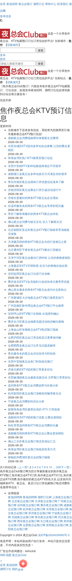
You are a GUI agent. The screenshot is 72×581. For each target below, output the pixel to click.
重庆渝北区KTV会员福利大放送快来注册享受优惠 (38, 282)
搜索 (40, 50)
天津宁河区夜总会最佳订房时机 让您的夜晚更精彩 (39, 258)
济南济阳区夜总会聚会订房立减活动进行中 (34, 190)
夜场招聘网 (15, 497)
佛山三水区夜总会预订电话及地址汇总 (32, 441)
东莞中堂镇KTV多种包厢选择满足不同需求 (34, 166)
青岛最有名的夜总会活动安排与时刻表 (32, 353)
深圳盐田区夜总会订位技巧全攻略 (29, 274)
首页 (3, 4)
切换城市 (12, 45)
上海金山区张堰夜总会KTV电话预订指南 (33, 329)
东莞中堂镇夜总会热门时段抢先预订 (30, 361)
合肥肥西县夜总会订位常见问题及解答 (32, 345)
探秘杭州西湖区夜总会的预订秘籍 (29, 457)
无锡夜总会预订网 (23, 517)
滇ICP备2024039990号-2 (54, 535)
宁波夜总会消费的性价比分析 (26, 401)
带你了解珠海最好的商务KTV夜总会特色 (33, 214)
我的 (15, 569)
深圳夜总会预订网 (28, 505)
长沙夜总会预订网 (51, 521)
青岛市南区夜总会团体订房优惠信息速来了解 (36, 182)
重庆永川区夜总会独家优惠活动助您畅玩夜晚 (36, 321)
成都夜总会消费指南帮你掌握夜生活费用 (33, 138)
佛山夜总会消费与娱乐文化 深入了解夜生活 (35, 222)
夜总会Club (19, 555)
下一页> (66, 467)
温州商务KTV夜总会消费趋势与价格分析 (33, 385)
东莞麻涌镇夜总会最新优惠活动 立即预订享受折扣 (39, 377)
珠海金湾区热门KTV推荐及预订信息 (30, 158)
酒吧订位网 (45, 497)
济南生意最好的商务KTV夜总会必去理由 (33, 198)
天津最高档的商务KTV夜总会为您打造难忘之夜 (37, 242)
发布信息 (5, 16)
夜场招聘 (12, 565)
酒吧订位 (5, 569)
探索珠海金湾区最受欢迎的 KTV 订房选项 (34, 409)
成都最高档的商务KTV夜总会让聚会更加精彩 (36, 433)
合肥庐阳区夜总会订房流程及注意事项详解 (34, 337)
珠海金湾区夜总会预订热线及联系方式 (32, 449)
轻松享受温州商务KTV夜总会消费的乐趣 (33, 425)
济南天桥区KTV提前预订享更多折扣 (30, 369)
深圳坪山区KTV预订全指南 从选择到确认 (33, 313)
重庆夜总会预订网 (51, 505)
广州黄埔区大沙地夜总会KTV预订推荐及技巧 (36, 297)
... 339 (57, 467)
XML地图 (5, 555)
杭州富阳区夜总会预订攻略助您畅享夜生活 (34, 393)
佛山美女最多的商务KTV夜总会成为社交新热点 (37, 289)
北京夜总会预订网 (23, 501)
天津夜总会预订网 (46, 501)
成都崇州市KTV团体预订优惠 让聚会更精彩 (35, 417)
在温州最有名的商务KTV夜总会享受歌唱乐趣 (36, 206)
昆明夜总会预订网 (57, 525)
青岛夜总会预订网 (46, 517)
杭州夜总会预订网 (34, 509)
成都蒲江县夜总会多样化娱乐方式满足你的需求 (37, 174)
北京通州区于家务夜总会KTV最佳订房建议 (34, 250)
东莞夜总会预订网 (57, 509)
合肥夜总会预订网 (34, 525)
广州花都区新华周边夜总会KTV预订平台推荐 (36, 305)
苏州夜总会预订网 (39, 513)
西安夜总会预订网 (28, 521)
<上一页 (22, 467)
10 (50, 467)
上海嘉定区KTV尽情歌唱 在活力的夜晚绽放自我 (37, 266)
